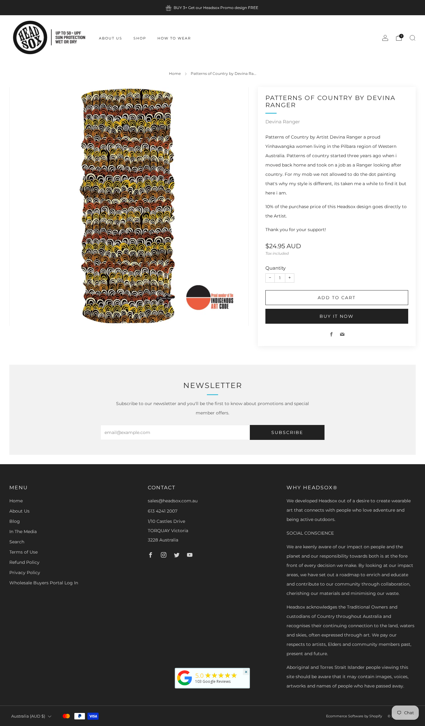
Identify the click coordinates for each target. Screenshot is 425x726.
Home (175, 73)
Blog (14, 521)
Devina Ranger (282, 122)
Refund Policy (24, 562)
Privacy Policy (24, 572)
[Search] (412, 38)
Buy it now (337, 316)
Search (16, 542)
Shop (139, 38)
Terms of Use (23, 552)
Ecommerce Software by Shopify (354, 716)
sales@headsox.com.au (173, 501)
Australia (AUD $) (28, 716)
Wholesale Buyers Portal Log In (43, 583)
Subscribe (287, 432)
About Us (110, 38)
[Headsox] (185, 685)
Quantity (275, 268)
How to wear (174, 38)
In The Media (23, 531)
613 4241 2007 (162, 511)
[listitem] (212, 7)
